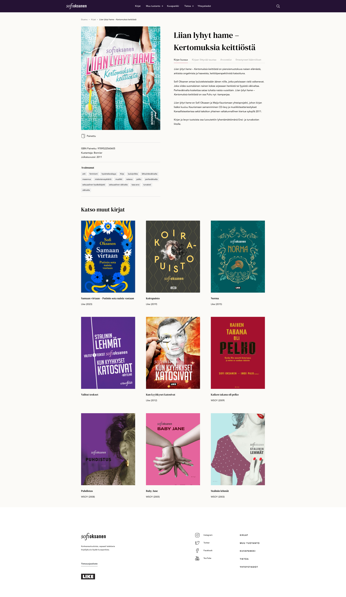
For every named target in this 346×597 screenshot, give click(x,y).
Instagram (208, 535)
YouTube (207, 558)
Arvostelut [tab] (226, 59)
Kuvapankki (248, 551)
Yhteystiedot (249, 567)
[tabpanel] (219, 96)
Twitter (207, 543)
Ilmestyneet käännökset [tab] (248, 59)
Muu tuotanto (250, 543)
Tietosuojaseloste (89, 563)
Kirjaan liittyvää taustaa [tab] (204, 59)
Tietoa (244, 559)
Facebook (208, 550)
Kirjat (244, 535)
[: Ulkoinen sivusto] (102, 576)
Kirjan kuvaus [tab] (181, 59)
